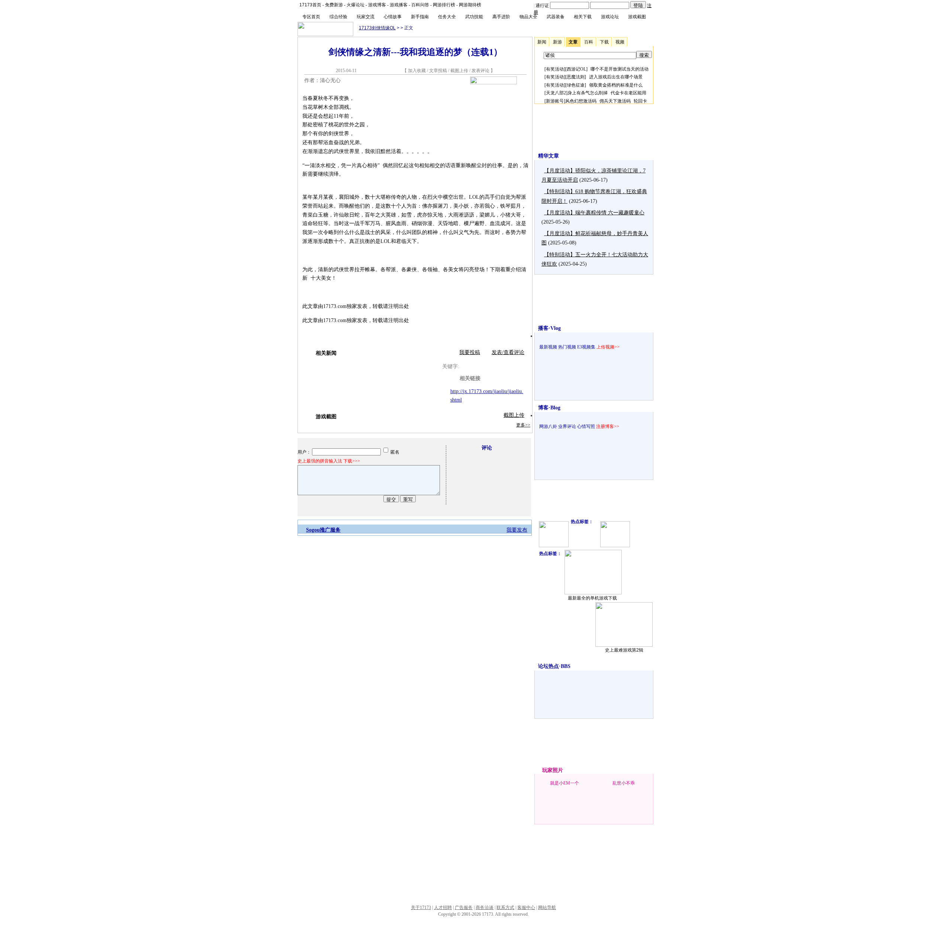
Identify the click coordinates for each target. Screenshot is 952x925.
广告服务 (464, 907)
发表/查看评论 (508, 352)
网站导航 (547, 907)
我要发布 (516, 530)
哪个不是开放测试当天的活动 (620, 69)
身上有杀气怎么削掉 (587, 92)
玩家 (547, 770)
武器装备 (556, 16)
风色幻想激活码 (580, 101)
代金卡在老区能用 (628, 92)
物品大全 (528, 16)
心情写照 (586, 426)
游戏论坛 (610, 16)
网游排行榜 (444, 4)
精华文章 (548, 156)
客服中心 (526, 907)
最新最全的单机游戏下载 (592, 598)
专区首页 (311, 16)
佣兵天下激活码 (615, 101)
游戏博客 (377, 4)
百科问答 (420, 4)
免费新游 (334, 4)
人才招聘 (443, 907)
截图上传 (459, 70)
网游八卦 (548, 426)
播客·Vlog (549, 328)
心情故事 (393, 16)
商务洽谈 (484, 907)
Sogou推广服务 (323, 530)
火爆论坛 (355, 4)
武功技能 (474, 16)
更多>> (523, 425)
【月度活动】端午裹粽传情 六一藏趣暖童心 (594, 212)
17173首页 (310, 4)
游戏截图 (637, 16)
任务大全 (447, 16)
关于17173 (421, 907)
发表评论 (480, 70)
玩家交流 (365, 16)
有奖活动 (555, 69)
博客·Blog (549, 407)
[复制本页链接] (493, 82)
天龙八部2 (556, 92)
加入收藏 (417, 70)
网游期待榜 (470, 4)
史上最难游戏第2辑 (624, 650)
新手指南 (420, 16)
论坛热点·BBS (554, 666)
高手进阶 (501, 16)
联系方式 (505, 907)
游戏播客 (399, 4)
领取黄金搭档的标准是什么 (616, 85)
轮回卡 (640, 101)
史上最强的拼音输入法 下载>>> (329, 461)
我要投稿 (469, 352)
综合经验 (338, 16)
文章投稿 (438, 70)
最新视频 (548, 347)
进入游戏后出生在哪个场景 (616, 76)
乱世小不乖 (623, 783)
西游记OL (576, 69)
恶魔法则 (576, 76)
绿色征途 (576, 85)
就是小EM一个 (564, 783)
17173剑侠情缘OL (377, 27)
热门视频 (567, 347)
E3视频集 (586, 347)
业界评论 (567, 426)
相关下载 (583, 16)
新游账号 (555, 101)
